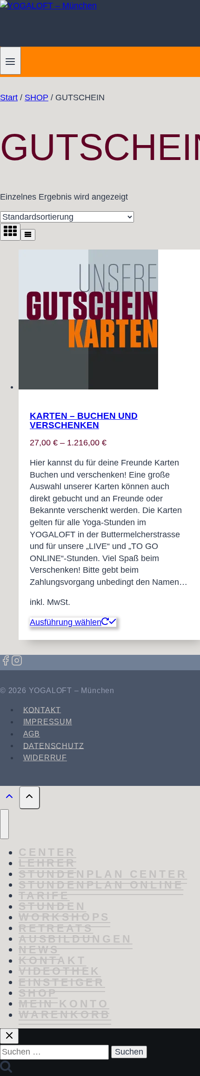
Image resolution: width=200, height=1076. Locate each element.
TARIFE (44, 895)
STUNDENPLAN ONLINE (101, 885)
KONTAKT (42, 710)
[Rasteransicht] (10, 232)
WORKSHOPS (64, 917)
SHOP (38, 993)
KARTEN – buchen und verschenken (84, 420)
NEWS (39, 950)
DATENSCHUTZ (53, 746)
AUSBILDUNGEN (76, 939)
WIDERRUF (45, 758)
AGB (31, 734)
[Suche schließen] (9, 1036)
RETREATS (56, 928)
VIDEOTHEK (60, 971)
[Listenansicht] (27, 235)
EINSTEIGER (62, 982)
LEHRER (47, 863)
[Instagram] (16, 662)
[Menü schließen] (4, 824)
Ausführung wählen (65, 622)
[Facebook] (5, 662)
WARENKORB (65, 1015)
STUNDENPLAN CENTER (103, 874)
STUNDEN (53, 907)
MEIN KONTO (64, 1004)
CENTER (47, 853)
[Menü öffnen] (10, 61)
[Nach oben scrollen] (9, 798)
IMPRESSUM (47, 722)
